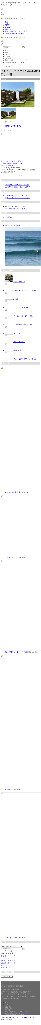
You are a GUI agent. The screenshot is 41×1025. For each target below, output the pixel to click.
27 (12, 963)
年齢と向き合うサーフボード (16, 31)
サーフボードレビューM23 (23, 316)
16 (4, 960)
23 (4, 963)
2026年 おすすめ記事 (13, 225)
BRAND (8, 26)
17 (6, 960)
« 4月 (3, 967)
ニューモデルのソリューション (17, 195)
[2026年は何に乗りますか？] (16, 208)
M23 (6, 217)
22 (2, 963)
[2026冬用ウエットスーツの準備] (17, 187)
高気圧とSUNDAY (13, 126)
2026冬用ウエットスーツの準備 (17, 185)
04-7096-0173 (10, 165)
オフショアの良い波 (20, 307)
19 (10, 960)
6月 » (8, 967)
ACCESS (8, 29)
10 (6, 958)
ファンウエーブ (19, 282)
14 (14, 958)
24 (6, 963)
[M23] (10, 217)
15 (2, 960)
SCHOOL (8, 27)
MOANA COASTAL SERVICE (20, 1018)
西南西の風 (17, 350)
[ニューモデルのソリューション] (17, 198)
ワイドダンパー (19, 333)
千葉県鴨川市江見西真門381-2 (12, 163)
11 (8, 958)
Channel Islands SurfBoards (14, 33)
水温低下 (16, 299)
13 (12, 958)
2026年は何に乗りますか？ (15, 206)
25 (8, 963)
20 (12, 960)
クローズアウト (19, 342)
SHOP (7, 24)
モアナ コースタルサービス (11, 161)
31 (6, 965)
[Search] (23, 47)
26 (10, 963)
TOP (6, 22)
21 (14, 960)
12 (10, 958)
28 (14, 963)
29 (2, 965)
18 (8, 960)
